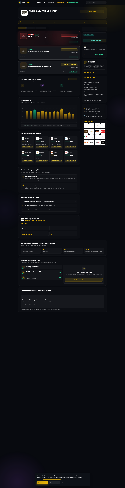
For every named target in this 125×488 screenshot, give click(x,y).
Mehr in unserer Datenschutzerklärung (52, 479)
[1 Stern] (23, 304)
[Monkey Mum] (86, 131)
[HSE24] (86, 142)
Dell (69, 138)
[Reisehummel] (102, 136)
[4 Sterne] (31, 304)
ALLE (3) (22, 28)
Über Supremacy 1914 (89, 91)
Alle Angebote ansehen (94, 40)
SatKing (55, 138)
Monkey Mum (28, 152)
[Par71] (86, 136)
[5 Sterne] (34, 304)
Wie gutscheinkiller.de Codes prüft (91, 82)
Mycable (41, 138)
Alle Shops (51, 2)
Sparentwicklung (87, 84)
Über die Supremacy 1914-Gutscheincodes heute (93, 95)
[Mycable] (91, 125)
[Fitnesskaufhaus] (91, 136)
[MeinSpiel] (86, 125)
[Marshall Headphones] (102, 142)
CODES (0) (30, 28)
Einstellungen (65, 483)
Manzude (70, 152)
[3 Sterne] (28, 304)
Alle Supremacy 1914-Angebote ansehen (83, 279)
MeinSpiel (27, 138)
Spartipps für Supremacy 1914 (90, 87)
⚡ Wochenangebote (72, 2)
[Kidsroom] (91, 131)
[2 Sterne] (26, 304)
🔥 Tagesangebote (60, 2)
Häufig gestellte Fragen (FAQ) (90, 89)
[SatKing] (97, 125)
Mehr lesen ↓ (24, 223)
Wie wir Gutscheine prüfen (89, 72)
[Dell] (102, 125)
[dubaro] (91, 142)
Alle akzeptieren (42, 483)
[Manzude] (102, 131)
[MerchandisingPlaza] (97, 142)
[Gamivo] (97, 131)
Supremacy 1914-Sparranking (90, 97)
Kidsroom (41, 152)
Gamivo (55, 152)
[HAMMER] (97, 136)
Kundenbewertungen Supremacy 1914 (92, 100)
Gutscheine (86, 80)
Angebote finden (41, 2)
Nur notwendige (54, 483)
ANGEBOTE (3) (40, 28)
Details (64, 42)
